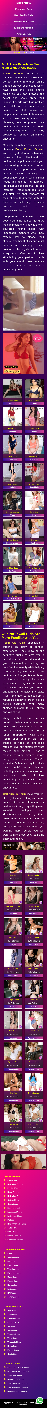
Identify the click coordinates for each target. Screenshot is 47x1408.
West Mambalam (14, 1236)
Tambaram (34, 976)
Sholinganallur (13, 1257)
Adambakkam (13, 976)
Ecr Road (12, 571)
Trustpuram (12, 1228)
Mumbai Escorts (13, 1188)
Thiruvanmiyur (13, 1297)
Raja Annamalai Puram (16, 1224)
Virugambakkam (14, 1342)
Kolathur (13, 1007)
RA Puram (11, 1293)
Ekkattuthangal (13, 1322)
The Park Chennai (14, 1376)
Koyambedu (34, 913)
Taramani (12, 627)
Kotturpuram (12, 1289)
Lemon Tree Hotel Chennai (18, 1368)
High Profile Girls (23, 15)
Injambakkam (12, 1265)
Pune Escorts (12, 1180)
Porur (9, 1253)
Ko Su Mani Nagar (14, 1216)
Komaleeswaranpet (15, 1240)
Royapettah (12, 1285)
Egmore (34, 515)
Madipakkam (12, 1281)
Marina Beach (13, 1350)
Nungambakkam (12, 543)
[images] (39, 1400)
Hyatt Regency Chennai (17, 1391)
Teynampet (11, 1310)
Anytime (23, 52)
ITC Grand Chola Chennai (18, 1372)
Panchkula (34, 487)
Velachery (13, 882)
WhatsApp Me (33, 1038)
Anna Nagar (34, 571)
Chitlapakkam (13, 1200)
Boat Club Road (13, 599)
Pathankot (13, 459)
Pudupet (10, 1220)
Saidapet (11, 1326)
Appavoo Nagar (13, 1318)
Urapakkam (12, 1277)
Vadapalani (12, 1314)
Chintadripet (12, 1354)
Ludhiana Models (23, 27)
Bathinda (12, 431)
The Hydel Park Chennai (17, 1383)
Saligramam (12, 1330)
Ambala (13, 487)
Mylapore (13, 913)
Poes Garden (34, 599)
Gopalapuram (34, 627)
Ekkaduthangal (13, 1208)
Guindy (34, 1007)
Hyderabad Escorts (15, 1184)
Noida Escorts (13, 1192)
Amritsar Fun (23, 34)
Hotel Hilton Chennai (15, 1379)
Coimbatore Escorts (23, 21)
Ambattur (13, 1038)
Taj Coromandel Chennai (17, 1387)
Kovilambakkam (13, 1273)
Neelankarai (12, 1346)
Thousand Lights (14, 1334)
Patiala (34, 403)
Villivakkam (12, 1338)
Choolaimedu (12, 1204)
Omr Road (34, 543)
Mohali (34, 431)
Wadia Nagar (12, 1232)
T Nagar (13, 515)
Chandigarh (34, 459)
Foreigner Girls (23, 9)
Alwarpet (11, 1261)
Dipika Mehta (23, 3)
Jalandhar (13, 403)
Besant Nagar (34, 944)
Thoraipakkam (13, 1269)
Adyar (13, 944)
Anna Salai (34, 882)
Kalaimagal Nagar (14, 1212)
